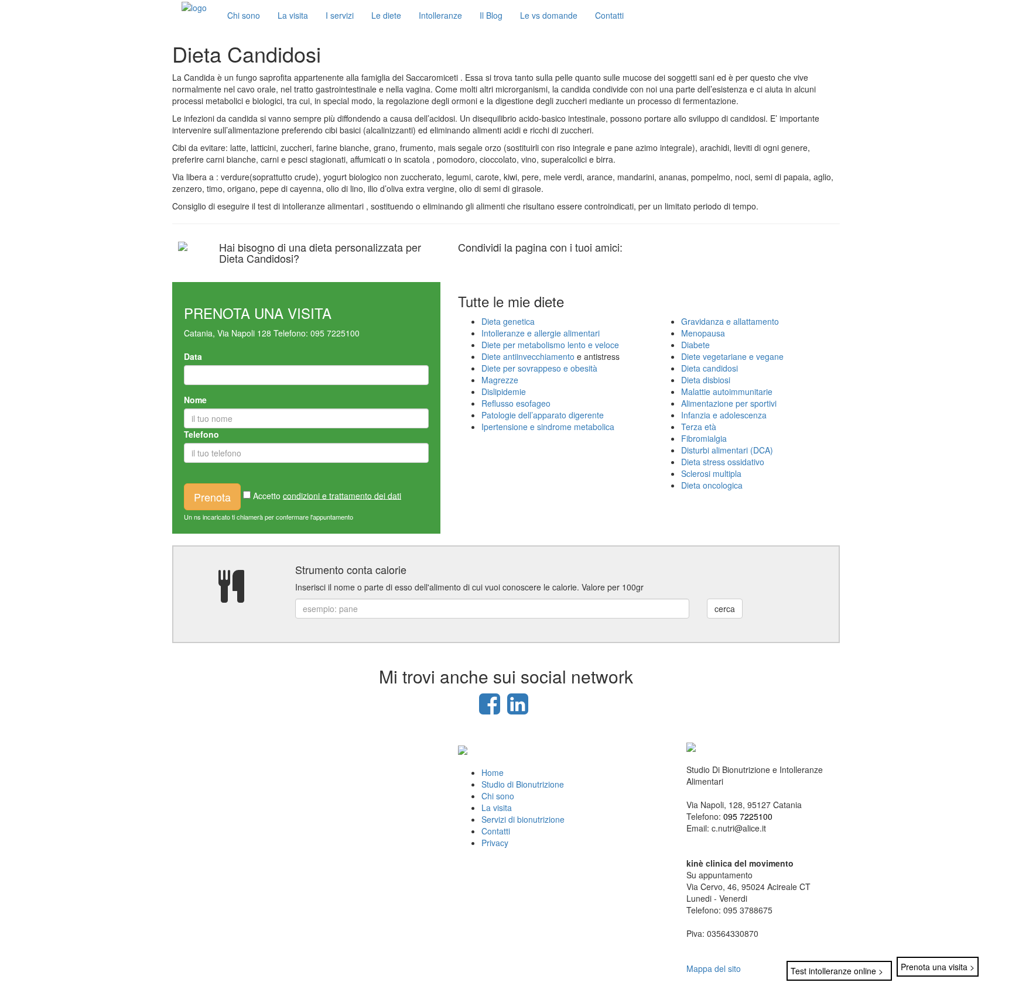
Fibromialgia (704, 438)
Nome (195, 400)
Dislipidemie (503, 391)
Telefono (201, 434)
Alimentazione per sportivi (729, 403)
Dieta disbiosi (705, 380)
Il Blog (491, 15)
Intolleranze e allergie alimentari (540, 333)
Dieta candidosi (709, 368)
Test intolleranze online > (837, 971)
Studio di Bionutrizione (522, 784)
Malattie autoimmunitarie (726, 391)
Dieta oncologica (712, 485)
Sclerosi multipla (711, 473)
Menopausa (703, 333)
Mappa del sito (713, 968)
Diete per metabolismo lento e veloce (550, 345)
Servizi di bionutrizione (523, 819)
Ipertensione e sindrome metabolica (547, 426)
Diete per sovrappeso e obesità (539, 368)
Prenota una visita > (938, 967)
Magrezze (499, 380)
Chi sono (243, 15)
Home (492, 772)
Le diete (386, 15)
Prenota (212, 496)
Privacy (494, 842)
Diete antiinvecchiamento (529, 356)
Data (193, 356)
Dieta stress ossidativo (722, 462)
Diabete (695, 345)
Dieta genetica (508, 321)
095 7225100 (335, 333)
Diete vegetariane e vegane (732, 356)
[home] (194, 6)
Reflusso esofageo (516, 403)
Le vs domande (548, 15)
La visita (293, 15)
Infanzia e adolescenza (724, 415)
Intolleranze (440, 15)
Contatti (609, 15)
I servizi (340, 15)
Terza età (698, 426)
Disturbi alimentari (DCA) (727, 450)
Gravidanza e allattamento (730, 321)
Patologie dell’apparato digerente (542, 415)
